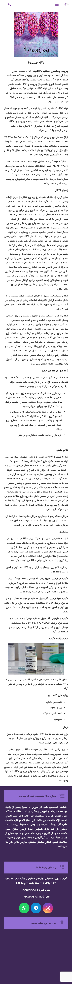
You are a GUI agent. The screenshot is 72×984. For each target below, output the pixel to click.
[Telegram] (36, 908)
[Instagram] (48, 908)
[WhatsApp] (24, 908)
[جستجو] (9, 4)
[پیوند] (66, 4)
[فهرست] (57, 4)
